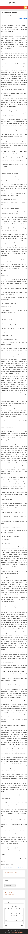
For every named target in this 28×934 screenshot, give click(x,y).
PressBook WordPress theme (17, 932)
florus (12, 15)
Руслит (4, 861)
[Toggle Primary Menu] (25, 7)
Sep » (22, 925)
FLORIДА (12, 2)
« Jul (5, 925)
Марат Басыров (6, 864)
